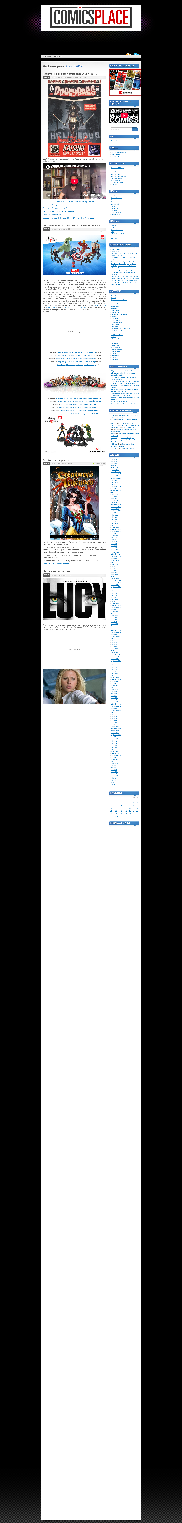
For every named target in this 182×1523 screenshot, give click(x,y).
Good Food (114, 318)
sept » (133, 816)
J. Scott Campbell (116, 331)
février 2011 (114, 774)
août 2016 (114, 638)
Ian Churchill (115, 251)
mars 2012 (114, 747)
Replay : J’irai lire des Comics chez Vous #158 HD (70, 73)
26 (116, 813)
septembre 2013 (116, 710)
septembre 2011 (116, 759)
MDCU (113, 206)
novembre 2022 (116, 531)
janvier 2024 (115, 503)
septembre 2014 (116, 685)
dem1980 (114, 438)
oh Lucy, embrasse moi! (56, 571)
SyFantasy (114, 184)
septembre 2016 (116, 636)
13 (121, 808)
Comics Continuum (117, 230)
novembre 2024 (116, 486)
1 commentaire (100, 464)
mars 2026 (114, 466)
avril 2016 (114, 646)
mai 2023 (114, 519)
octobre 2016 (115, 634)
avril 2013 (114, 720)
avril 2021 (114, 570)
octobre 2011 (115, 757)
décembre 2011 (116, 753)
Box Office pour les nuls (118, 152)
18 (111, 811)
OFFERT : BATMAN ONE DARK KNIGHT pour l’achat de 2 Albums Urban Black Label (124, 403)
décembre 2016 (116, 630)
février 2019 (114, 577)
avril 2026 (114, 464)
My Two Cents (115, 341)
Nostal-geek (115, 345)
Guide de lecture (116, 320)
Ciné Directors (115, 154)
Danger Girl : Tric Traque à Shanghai (128, 425)
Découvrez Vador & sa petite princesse (58, 211)
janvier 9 (113, 782)
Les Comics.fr (115, 204)
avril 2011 (114, 770)
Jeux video (67, 229)
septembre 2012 (116, 735)
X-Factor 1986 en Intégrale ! (128, 423)
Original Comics (116, 180)
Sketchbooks (115, 353)
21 (126, 811)
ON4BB (113, 415)
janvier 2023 (115, 527)
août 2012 (114, 737)
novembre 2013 (116, 706)
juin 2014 (114, 692)
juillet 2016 (114, 640)
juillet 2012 (114, 739)
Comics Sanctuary (116, 198)
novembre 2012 (116, 731)
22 (130, 811)
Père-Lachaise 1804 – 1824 (119, 182)
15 (130, 808)
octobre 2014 (115, 683)
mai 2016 (114, 644)
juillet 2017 (114, 616)
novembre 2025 (116, 474)
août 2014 (114, 688)
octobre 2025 (115, 476)
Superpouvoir (115, 214)
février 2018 (114, 601)
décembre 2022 (116, 529)
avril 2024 (114, 496)
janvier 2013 (115, 727)
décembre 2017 (116, 605)
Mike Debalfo (115, 268)
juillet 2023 (114, 515)
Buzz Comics (115, 196)
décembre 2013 (116, 704)
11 (111, 808)
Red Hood (114, 448)
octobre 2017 (115, 609)
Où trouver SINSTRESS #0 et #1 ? (121, 395)
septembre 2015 (116, 661)
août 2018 (114, 589)
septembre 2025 (116, 478)
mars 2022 (114, 548)
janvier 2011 (115, 776)
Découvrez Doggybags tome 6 (55, 208)
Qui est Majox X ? (128, 428)
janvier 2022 (115, 552)
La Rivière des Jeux (117, 172)
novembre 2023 (116, 507)
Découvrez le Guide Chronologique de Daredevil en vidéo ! (123, 374)
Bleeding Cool (115, 226)
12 (116, 808)
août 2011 (114, 762)
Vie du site (114, 359)
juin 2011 (114, 766)
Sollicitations (115, 355)
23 (133, 811)
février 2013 (114, 725)
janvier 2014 (115, 702)
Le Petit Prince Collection (119, 176)
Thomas (60, 77)
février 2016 (114, 651)
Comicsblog (114, 200)
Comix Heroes (115, 202)
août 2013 (114, 712)
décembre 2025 (116, 472)
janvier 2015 (115, 677)
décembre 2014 (116, 679)
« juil (116, 816)
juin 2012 (114, 741)
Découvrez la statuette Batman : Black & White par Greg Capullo (68, 201)
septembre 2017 (116, 611)
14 (126, 808)
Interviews (114, 327)
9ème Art (114, 141)
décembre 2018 (116, 581)
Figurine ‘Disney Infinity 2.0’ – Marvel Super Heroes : (79, 401)
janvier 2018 (115, 603)
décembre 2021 (116, 554)
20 (121, 811)
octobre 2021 (115, 558)
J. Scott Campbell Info (117, 234)
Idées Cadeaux (115, 324)
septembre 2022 (116, 536)
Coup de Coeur (115, 312)
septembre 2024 (116, 490)
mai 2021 (114, 568)
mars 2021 (114, 572)
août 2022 (114, 538)
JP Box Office (115, 156)
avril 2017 (114, 622)
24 (137, 811)
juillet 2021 (114, 564)
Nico (59, 229)
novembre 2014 (116, 681)
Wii (105, 305)
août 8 (113, 784)
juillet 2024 (114, 494)
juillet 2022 (114, 540)
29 (130, 813)
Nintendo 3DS (80, 307)
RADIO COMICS (116, 212)
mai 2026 (114, 462)
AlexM (113, 434)
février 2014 (114, 700)
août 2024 (114, 492)
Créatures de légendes (56, 460)
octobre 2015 (115, 659)
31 (137, 813)
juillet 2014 (114, 690)
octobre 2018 (115, 585)
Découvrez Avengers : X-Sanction (56, 205)
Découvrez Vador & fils (52, 214)
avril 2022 (114, 546)
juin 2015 (114, 667)
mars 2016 (114, 648)
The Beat (114, 238)
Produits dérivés (116, 351)
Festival (113, 316)
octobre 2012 (115, 733)
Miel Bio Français (116, 178)
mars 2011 (114, 772)
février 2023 (114, 525)
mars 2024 (114, 499)
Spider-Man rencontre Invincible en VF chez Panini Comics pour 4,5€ (124, 390)
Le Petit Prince (115, 174)
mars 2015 (114, 673)
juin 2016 (114, 642)
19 (116, 811)
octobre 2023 (115, 509)
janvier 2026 (115, 470)
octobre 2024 (115, 488)
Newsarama (115, 236)
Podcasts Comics (116, 349)
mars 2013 (114, 722)
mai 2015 (114, 669)
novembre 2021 (116, 556)
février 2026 (114, 468)
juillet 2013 (114, 714)
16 (133, 808)
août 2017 (114, 614)
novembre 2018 (116, 583)
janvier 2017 (115, 628)
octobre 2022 (115, 533)
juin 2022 (114, 542)
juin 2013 (114, 716)
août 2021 (114, 562)
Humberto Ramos (116, 322)
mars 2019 (114, 574)
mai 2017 (114, 620)
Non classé (114, 343)
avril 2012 (114, 745)
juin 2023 (114, 517)
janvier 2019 (115, 579)
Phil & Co (114, 210)
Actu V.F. (69, 464)
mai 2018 (114, 595)
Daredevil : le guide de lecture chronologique (125, 393)
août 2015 (114, 663)
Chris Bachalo (115, 249)
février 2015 (114, 675)
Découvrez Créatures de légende (56, 564)
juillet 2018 (114, 591)
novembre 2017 (116, 607)
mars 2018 (114, 599)
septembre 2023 (116, 511)
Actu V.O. (113, 298)
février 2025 (114, 484)
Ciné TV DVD (68, 575)
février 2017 (114, 626)
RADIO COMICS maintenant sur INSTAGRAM (125, 381)
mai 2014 (114, 694)
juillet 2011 (114, 764)
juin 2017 (114, 618)
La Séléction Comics (117, 335)
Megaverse (114, 208)
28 (126, 813)
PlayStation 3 (51, 307)
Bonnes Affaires (116, 304)
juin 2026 (114, 459)
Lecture (113, 337)
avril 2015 (114, 671)
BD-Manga (114, 302)
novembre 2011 (116, 755)
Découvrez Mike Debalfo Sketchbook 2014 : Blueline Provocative (68, 218)
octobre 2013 (115, 708)
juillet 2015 (114, 665)
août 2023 (114, 513)
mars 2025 (114, 482)
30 (133, 813)
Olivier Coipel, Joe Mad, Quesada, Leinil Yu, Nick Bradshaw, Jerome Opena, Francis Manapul (124, 272)
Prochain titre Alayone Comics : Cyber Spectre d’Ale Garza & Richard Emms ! (125, 440)
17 (137, 808)
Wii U (96, 305)
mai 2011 (114, 768)
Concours (114, 308)
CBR (112, 228)
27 (121, 813)
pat (112, 425)
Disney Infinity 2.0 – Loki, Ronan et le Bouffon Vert (71, 225)
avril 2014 (114, 696)
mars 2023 (114, 523)
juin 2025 (114, 480)
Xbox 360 (65, 307)
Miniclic (113, 423)
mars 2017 (114, 624)
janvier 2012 (115, 751)
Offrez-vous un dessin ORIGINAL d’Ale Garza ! (123, 445)
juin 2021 (114, 566)
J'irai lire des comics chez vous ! (77, 77)
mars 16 (113, 780)
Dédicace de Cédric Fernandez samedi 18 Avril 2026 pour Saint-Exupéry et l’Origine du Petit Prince (125, 385)
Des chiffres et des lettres (119, 314)
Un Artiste (114, 357)
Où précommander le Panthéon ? (121, 371)
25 (111, 813)
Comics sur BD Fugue (117, 168)
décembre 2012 (116, 729)
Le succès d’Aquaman (127, 448)
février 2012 (114, 749)
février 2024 (114, 501)
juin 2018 (114, 593)
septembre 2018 (116, 587)
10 (137, 805)
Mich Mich (114, 444)
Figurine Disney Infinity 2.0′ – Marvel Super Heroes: (79, 398)
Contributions (115, 310)
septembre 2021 (116, 560)
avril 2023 (114, 521)
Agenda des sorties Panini (119, 300)
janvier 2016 (115, 653)
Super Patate (115, 428)
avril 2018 (114, 597)
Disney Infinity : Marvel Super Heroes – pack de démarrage (76, 352)
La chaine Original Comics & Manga (122, 170)
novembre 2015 (116, 657)
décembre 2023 (116, 505)
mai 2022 (114, 544)
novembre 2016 (116, 632)
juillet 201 (114, 778)
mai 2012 (114, 743)
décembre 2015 (116, 655)
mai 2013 (114, 718)
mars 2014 (114, 698)
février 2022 (114, 550)
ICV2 (112, 232)
